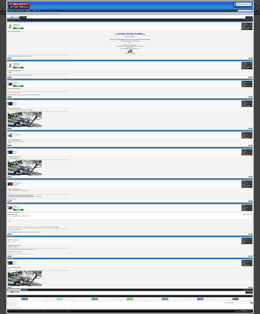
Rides (43, 13)
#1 (252, 21)
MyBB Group (249, 311)
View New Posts (11, 10)
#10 (252, 258)
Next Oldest (244, 289)
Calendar (34, 10)
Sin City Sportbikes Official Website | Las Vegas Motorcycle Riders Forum (22, 13)
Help (39, 10)
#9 (252, 236)
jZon (14, 102)
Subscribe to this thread (13, 305)
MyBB (241, 311)
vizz (14, 82)
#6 (252, 147)
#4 (252, 99)
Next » (18, 17)
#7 (252, 179)
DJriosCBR (16, 134)
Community (39, 13)
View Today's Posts (20, 10)
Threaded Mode (244, 19)
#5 (252, 130)
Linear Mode (250, 19)
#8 (252, 203)
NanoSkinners (249, 310)
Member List (28, 10)
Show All (17, 296)
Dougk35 (15, 24)
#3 (252, 79)
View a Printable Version (13, 302)
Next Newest (249, 289)
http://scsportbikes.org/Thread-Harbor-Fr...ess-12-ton (18, 254)
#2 (252, 60)
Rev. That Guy (17, 183)
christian (15, 239)
